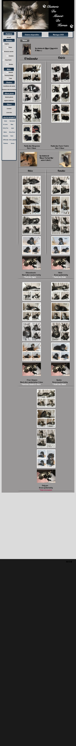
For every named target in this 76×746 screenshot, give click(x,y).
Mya (46, 48)
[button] (8, 33)
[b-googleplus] (71, 562)
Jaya (52, 48)
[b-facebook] (67, 562)
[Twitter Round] (69, 562)
